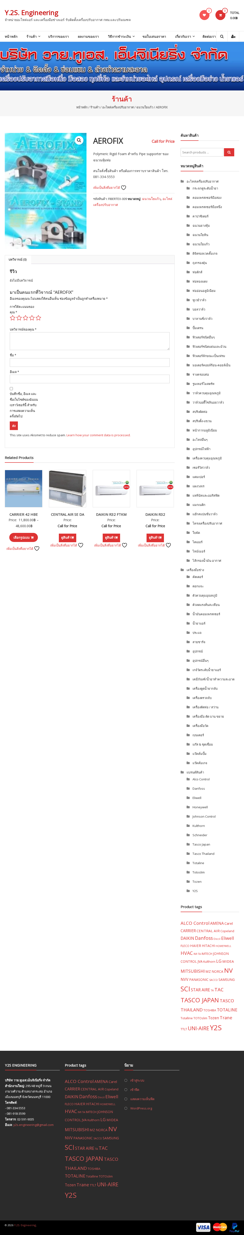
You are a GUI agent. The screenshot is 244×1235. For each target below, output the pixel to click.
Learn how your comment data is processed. (98, 435)
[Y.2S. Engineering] (122, 66)
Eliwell (197, 798)
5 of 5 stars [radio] (38, 318)
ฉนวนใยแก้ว (144, 107)
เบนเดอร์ (198, 735)
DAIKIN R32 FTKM (111, 514)
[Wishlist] (204, 15)
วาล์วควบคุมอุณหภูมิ (207, 393)
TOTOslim (200, 1018)
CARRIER (188, 930)
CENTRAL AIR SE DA (67, 514)
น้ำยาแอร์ (199, 623)
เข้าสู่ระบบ (137, 1080)
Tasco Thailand (203, 853)
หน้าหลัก (11, 36)
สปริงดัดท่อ (200, 412)
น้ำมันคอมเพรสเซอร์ (206, 614)
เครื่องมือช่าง (195, 570)
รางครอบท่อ (201, 374)
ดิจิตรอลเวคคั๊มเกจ (205, 253)
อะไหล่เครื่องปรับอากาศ (118, 107)
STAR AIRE (200, 990)
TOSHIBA (209, 1010)
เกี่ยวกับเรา (183, 36)
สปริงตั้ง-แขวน (202, 421)
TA (212, 990)
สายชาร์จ (199, 642)
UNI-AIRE (198, 1028)
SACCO (213, 980)
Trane (226, 1017)
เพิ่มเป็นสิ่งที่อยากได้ (107, 187)
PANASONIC (198, 979)
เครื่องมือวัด (200, 726)
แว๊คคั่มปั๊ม (200, 754)
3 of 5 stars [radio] (25, 318)
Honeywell (200, 807)
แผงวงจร (198, 486)
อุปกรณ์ (198, 651)
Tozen (197, 881)
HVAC (187, 953)
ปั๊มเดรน (198, 328)
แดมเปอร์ (199, 477)
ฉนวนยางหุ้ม (201, 225)
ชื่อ (13, 355)
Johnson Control (204, 816)
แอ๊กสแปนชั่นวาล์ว (205, 514)
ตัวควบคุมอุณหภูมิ (205, 595)
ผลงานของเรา (88, 36)
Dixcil (217, 939)
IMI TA (197, 954)
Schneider (200, 835)
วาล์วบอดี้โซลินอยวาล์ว (208, 402)
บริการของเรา (58, 36)
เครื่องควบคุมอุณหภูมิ (207, 458)
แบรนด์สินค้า (195, 772)
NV (228, 970)
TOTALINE (227, 1010)
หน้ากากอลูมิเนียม (205, 430)
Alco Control (201, 779)
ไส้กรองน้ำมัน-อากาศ (207, 560)
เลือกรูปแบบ (22, 537)
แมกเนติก (199, 505)
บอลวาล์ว (199, 309)
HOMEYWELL (223, 946)
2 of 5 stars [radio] (19, 318)
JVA (200, 961)
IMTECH (207, 953)
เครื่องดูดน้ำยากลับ (205, 688)
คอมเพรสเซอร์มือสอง (207, 197)
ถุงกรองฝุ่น (200, 263)
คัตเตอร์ (198, 577)
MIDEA (228, 961)
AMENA (217, 923)
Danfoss (199, 788)
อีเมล (14, 372)
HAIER (195, 945)
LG (219, 961)
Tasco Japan (201, 844)
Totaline (198, 863)
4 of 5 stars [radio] (32, 318)
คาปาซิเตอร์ (200, 216)
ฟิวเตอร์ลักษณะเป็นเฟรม (209, 356)
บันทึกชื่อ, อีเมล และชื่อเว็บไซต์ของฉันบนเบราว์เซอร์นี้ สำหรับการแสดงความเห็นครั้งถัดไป (24, 405)
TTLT (184, 1029)
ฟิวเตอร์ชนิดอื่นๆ (204, 337)
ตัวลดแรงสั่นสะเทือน (206, 605)
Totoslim (199, 872)
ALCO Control (195, 923)
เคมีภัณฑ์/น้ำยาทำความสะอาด (213, 679)
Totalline (187, 1018)
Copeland (227, 931)
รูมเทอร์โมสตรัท (203, 384)
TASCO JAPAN (200, 1000)
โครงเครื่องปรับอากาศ (207, 523)
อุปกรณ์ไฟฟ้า (201, 449)
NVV (184, 979)
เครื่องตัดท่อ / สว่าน (206, 707)
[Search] (229, 152)
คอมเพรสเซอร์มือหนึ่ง (207, 207)
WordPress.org (141, 1108)
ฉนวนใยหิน (200, 235)
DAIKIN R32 (155, 514)
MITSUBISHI (193, 971)
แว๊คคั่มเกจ (200, 763)
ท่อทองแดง (200, 281)
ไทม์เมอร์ (199, 551)
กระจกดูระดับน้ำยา (205, 188)
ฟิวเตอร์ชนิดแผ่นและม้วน (209, 346)
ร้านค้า (31, 36)
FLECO (185, 946)
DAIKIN (187, 938)
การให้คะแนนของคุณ (22, 309)
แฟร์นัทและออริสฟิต (206, 495)
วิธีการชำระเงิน (119, 36)
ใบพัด (196, 533)
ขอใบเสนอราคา (154, 36)
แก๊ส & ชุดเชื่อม (203, 744)
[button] (79, 140)
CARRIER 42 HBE (24, 514)
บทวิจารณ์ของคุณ (23, 329)
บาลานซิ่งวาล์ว (202, 318)
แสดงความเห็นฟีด (142, 1099)
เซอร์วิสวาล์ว (201, 467)
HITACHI (208, 945)
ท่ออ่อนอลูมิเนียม (204, 291)
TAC (219, 989)
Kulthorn (199, 826)
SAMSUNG (227, 979)
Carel (228, 923)
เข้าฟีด (134, 1090)
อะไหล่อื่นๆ (200, 439)
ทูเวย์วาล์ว (199, 300)
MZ (208, 971)
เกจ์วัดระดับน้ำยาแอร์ (207, 670)
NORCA (217, 971)
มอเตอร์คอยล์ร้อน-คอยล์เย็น (211, 365)
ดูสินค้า (66, 537)
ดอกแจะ (198, 586)
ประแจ (197, 633)
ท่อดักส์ (197, 272)
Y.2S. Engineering (31, 12)
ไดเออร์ (198, 542)
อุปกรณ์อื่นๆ (200, 660)
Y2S (195, 891)
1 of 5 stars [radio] (12, 318)
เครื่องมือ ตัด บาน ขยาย (208, 716)
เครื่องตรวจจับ (202, 698)
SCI (185, 988)
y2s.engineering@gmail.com (33, 1125)
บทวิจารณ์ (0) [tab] (17, 259)
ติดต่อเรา (209, 36)
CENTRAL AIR (208, 930)
